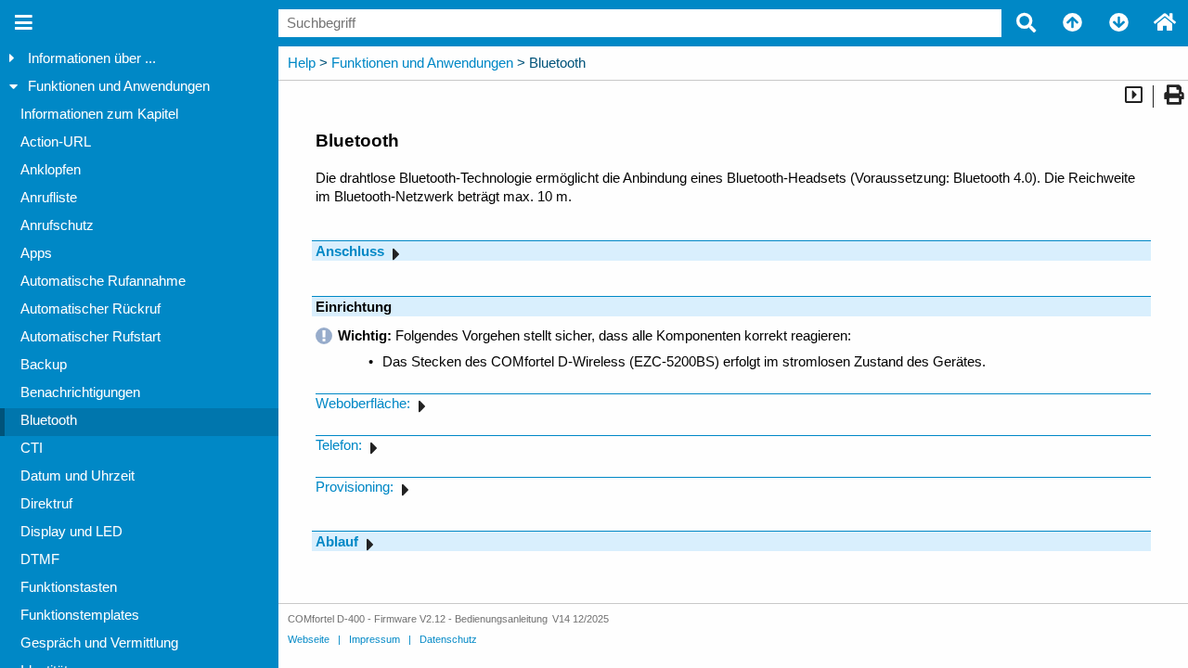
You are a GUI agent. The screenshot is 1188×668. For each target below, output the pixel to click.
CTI (31, 448)
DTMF (39, 559)
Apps (36, 253)
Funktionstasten (68, 587)
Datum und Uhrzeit (77, 476)
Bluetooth (48, 420)
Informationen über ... (92, 58)
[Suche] (1025, 23)
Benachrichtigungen (80, 392)
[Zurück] (1072, 23)
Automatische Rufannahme (103, 281)
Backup (43, 364)
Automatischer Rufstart (90, 336)
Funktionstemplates (79, 615)
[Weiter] (1118, 23)
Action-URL (55, 142)
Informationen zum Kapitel (99, 114)
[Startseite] (1165, 23)
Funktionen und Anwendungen (119, 86)
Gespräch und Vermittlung (99, 643)
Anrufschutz (57, 225)
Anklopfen (50, 169)
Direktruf (46, 503)
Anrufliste (48, 197)
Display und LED (71, 531)
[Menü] (23, 23)
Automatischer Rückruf (90, 309)
